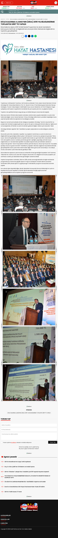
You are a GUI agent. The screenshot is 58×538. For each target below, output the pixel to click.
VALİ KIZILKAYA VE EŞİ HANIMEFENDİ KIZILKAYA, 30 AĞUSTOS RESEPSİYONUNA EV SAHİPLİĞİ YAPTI (27, 476)
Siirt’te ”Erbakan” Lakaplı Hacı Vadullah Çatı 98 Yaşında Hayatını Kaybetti (31, 12)
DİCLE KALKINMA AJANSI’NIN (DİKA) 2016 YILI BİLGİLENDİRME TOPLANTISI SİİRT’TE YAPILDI (29, 413)
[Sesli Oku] (22, 36)
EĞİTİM (7, 19)
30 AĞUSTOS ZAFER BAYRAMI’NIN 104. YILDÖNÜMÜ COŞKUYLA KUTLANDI (25, 481)
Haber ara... (9, 2)
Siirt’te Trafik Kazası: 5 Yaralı (13, 491)
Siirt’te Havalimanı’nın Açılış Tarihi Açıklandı (18, 461)
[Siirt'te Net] (33, 2)
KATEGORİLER (6, 515)
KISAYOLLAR (5, 519)
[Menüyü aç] (2, 2)
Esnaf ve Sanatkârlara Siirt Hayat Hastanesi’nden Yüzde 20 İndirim (25, 486)
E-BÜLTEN (4, 523)
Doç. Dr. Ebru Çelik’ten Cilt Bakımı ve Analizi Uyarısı (20, 466)
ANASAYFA (3, 19)
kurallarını (13, 442)
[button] (5, 12)
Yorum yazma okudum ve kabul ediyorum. (17, 442)
